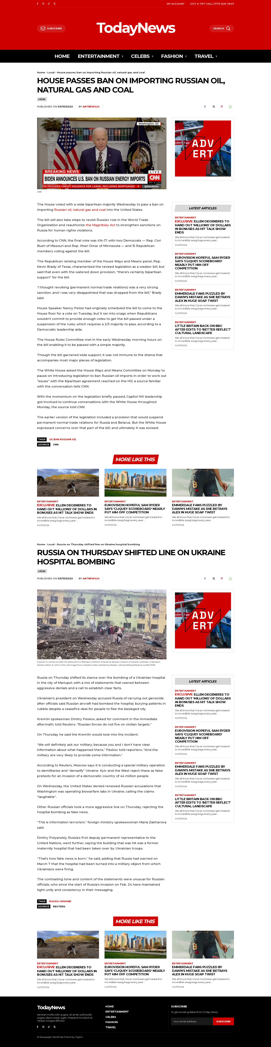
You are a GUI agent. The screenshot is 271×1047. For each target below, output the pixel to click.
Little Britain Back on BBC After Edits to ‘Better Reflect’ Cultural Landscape (203, 329)
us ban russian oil (62, 439)
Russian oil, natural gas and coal (80, 210)
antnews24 (91, 106)
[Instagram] (43, 4)
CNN (55, 444)
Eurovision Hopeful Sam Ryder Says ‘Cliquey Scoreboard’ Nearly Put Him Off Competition (202, 263)
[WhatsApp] (230, 106)
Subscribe (223, 1021)
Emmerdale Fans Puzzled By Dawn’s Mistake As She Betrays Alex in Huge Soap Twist (202, 297)
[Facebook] (37, 4)
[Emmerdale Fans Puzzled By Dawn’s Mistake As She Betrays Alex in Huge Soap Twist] (203, 483)
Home (41, 72)
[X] (54, 4)
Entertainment (185, 217)
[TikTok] (49, 4)
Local (51, 72)
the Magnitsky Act (101, 225)
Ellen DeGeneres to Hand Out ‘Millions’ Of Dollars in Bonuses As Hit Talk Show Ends (203, 226)
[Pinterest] (221, 106)
